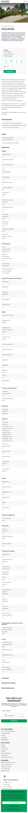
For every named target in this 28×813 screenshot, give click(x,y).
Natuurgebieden (5, 739)
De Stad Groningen (5, 733)
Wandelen (3, 746)
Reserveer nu (10, 71)
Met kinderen (4, 755)
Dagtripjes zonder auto (6, 766)
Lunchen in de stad (5, 768)
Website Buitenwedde (8, 688)
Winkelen (3, 751)
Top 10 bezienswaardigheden (7, 731)
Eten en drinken (4, 749)
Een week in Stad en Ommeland (8, 762)
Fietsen (2, 744)
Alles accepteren (14, 802)
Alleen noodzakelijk (14, 806)
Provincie (3, 735)
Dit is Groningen (7, 729)
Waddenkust (4, 737)
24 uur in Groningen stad (6, 764)
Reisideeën (4, 760)
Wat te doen (5, 742)
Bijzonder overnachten (6, 753)
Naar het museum (5, 770)
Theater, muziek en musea (7, 757)
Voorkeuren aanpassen (14, 809)
